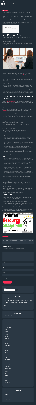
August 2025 (7, 329)
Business (6, 392)
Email (3, 267)
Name (3, 262)
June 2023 (6, 373)
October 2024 (7, 345)
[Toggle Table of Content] (17, 26)
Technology (7, 397)
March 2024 (7, 357)
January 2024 (7, 361)
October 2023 (7, 366)
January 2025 (7, 341)
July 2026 (6, 324)
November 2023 (7, 364)
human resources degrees (10, 101)
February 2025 (7, 340)
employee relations (10, 44)
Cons (6, 30)
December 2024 (7, 343)
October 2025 (7, 325)
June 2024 (6, 352)
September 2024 (8, 347)
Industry (6, 394)
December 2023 (7, 362)
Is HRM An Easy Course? (8, 27)
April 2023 (7, 377)
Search (5, 288)
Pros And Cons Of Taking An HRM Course (11, 28)
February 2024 (7, 359)
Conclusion (6, 31)
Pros (5, 29)
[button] (13, 3)
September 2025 (8, 327)
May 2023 (6, 375)
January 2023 (7, 380)
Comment (4, 250)
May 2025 (6, 334)
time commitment (5, 204)
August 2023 (7, 370)
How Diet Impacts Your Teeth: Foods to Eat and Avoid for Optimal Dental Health (18, 300)
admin (5, 234)
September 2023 (8, 368)
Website (3, 272)
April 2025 (7, 336)
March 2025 (7, 338)
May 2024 (6, 354)
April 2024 (7, 355)
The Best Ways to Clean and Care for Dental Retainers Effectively (16, 302)
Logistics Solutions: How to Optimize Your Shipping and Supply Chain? (17, 307)
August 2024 (7, 348)
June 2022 (6, 384)
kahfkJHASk (7, 298)
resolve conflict (21, 74)
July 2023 (6, 371)
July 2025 (6, 331)
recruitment (4, 110)
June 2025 (6, 333)
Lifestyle (6, 396)
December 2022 (7, 382)
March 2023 (7, 378)
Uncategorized (5, 236)
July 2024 (6, 350)
